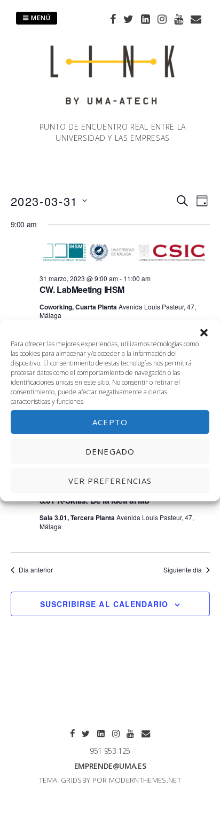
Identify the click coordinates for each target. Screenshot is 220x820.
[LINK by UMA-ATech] (112, 115)
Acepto (110, 422)
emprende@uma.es (110, 766)
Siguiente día (182, 570)
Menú (40, 17)
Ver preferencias (110, 480)
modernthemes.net (145, 780)
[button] (204, 332)
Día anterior (36, 570)
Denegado (110, 451)
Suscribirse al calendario (104, 604)
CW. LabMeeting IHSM (82, 289)
